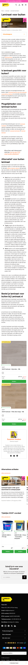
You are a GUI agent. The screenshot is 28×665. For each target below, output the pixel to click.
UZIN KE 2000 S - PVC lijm (6, 535)
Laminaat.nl (7, 657)
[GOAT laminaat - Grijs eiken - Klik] (14, 353)
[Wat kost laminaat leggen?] (26, 663)
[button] (22, 4)
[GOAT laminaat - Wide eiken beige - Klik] (14, 396)
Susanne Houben (14, 439)
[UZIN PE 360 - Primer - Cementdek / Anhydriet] (20, 526)
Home (2, 10)
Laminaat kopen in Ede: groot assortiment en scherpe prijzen (10, 488)
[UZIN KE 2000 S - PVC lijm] (8, 526)
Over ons (3, 660)
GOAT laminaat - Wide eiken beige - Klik (13, 411)
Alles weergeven (5, 473)
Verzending (13, 660)
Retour (18, 660)
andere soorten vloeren (13, 168)
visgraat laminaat (15, 131)
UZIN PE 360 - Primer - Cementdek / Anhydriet (20, 536)
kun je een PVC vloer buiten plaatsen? (12, 153)
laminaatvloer (8, 57)
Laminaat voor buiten (14, 10)
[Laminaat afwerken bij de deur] (2, 663)
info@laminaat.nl (9, 610)
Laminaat (7, 10)
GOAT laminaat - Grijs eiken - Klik (11, 369)
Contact (7, 660)
